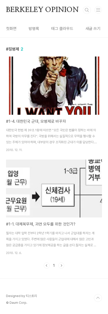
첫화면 (11, 28)
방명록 (34, 28)
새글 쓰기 (92, 28)
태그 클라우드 (62, 28)
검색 (87, 10)
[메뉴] (98, 10)
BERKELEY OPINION (42, 10)
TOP (98, 298)
